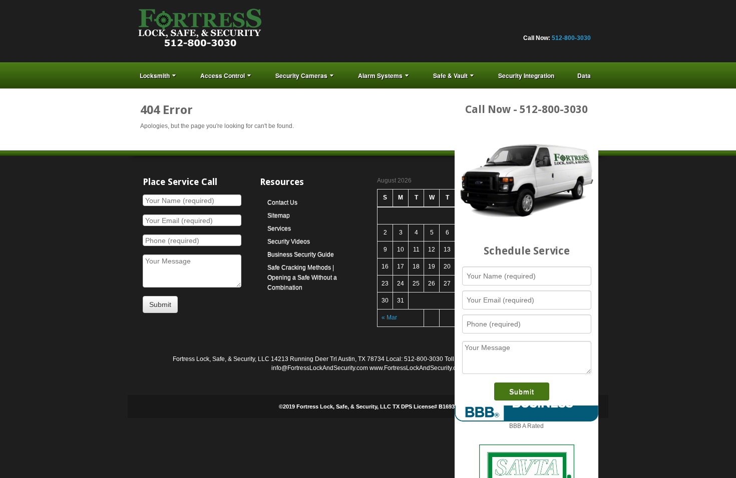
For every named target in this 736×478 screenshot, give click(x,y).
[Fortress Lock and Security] (200, 30)
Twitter (543, 24)
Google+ (516, 24)
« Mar (389, 317)
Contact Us (282, 202)
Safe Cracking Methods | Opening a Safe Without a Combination (302, 277)
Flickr (502, 24)
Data (584, 75)
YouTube (570, 24)
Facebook (489, 24)
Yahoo (556, 24)
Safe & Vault (450, 75)
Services (279, 228)
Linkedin (529, 24)
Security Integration (526, 75)
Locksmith (155, 75)
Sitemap (278, 215)
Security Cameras (301, 75)
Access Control (222, 75)
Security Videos (288, 241)
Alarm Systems (380, 75)
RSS (583, 24)
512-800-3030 (571, 38)
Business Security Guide (300, 254)
